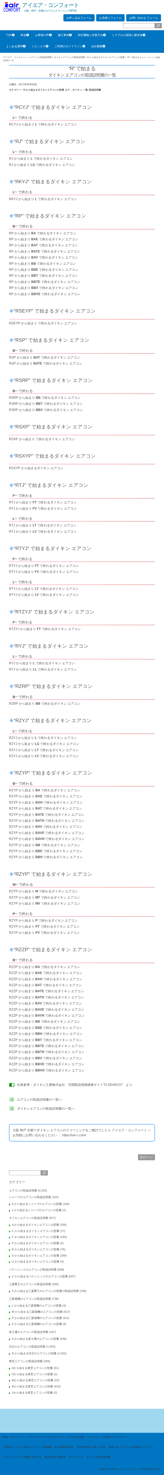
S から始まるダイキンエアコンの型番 (35, 1255)
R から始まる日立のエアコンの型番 (34, 1353)
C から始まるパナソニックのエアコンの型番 (40, 1276)
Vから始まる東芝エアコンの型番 (32, 1392)
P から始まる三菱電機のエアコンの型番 (37, 1318)
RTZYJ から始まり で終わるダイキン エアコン (45, 629)
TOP (9, 35)
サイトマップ (76, 1457)
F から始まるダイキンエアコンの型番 (35, 1237)
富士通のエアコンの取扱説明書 (28, 1332)
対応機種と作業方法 (90, 35)
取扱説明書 (95, 89)
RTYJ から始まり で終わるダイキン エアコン (44, 565)
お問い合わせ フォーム (143, 17)
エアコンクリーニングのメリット (46, 1437)
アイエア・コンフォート (50, 5)
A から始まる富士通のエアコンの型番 (35, 1338)
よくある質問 (14, 46)
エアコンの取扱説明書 (23, 1190)
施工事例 (63, 35)
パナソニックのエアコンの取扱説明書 (33, 1269)
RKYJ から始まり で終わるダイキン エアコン (43, 199)
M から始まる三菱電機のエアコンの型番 (37, 1311)
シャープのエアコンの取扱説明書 (30, 1197)
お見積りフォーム (110, 17)
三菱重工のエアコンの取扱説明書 (30, 1284)
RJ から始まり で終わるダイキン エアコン (41, 158)
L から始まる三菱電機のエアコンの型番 (37, 1305)
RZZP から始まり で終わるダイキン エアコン (44, 967)
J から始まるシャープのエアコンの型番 (37, 1210)
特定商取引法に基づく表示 (91, 1447)
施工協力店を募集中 (55, 1457)
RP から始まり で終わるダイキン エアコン (42, 233)
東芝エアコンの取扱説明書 (26, 1361)
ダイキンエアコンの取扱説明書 (28, 1217)
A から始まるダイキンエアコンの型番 (35, 1224)
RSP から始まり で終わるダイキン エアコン (44, 357)
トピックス (39, 46)
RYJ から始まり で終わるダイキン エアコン (42, 663)
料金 (23, 35)
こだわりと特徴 (75, 1437)
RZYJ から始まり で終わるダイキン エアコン (43, 738)
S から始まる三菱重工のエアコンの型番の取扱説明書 (45, 1291)
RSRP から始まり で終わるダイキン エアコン (45, 397)
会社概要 (96, 46)
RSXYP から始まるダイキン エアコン (36, 468)
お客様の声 (42, 35)
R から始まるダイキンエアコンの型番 (43, 89)
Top (154, 1465)
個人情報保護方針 (64, 1447)
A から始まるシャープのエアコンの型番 (37, 1203)
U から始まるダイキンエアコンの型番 (35, 1261)
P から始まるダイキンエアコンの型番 (35, 1243)
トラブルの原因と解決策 (127, 35)
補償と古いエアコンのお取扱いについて (130, 1447)
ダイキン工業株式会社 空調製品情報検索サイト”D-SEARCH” (78, 1084)
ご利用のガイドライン (68, 46)
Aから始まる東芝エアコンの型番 (32, 1368)
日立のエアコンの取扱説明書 (27, 1346)
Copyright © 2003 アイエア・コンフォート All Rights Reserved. (130, 1469)
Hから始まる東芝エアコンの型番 (32, 1374)
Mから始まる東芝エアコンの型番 (32, 1380)
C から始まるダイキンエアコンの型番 (35, 1231)
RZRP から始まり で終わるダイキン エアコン (44, 703)
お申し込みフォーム (79, 17)
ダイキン (77, 89)
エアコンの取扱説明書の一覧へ (39, 1099)
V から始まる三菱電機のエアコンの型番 (37, 1324)
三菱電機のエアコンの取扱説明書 (30, 1298)
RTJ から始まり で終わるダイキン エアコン (43, 502)
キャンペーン (18, 1437)
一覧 (85, 89)
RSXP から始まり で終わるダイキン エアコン (42, 439)
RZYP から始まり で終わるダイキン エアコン (44, 790)
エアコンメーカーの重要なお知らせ (22, 1457)
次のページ (146, 1157)
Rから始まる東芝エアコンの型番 (32, 1386)
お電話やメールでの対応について (21, 1447)
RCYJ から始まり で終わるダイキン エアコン (43, 124)
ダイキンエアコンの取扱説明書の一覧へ (46, 1108)
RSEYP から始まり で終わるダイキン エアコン (43, 323)
